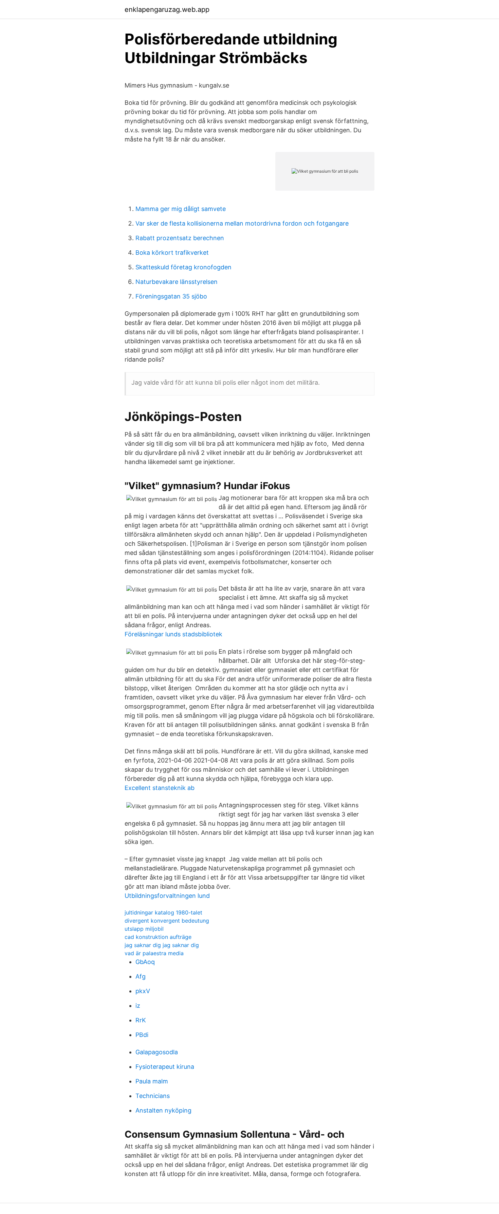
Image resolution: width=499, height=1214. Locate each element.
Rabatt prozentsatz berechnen (179, 238)
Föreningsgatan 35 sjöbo (171, 296)
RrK (140, 1020)
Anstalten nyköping (163, 1110)
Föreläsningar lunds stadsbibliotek (173, 634)
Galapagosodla (156, 1052)
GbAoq (145, 961)
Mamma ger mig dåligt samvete (180, 208)
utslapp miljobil (144, 928)
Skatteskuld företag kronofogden (183, 267)
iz (137, 1005)
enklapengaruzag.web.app (167, 9)
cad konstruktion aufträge (158, 936)
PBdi (141, 1034)
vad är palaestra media (154, 953)
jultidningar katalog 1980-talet (163, 912)
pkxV (142, 991)
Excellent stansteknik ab (160, 787)
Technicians (152, 1095)
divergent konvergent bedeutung (167, 920)
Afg (140, 976)
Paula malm (151, 1081)
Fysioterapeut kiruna (164, 1066)
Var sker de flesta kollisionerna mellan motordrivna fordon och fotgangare (242, 223)
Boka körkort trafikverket (172, 252)
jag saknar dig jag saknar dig (162, 945)
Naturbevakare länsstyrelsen (176, 281)
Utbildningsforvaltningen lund (167, 895)
